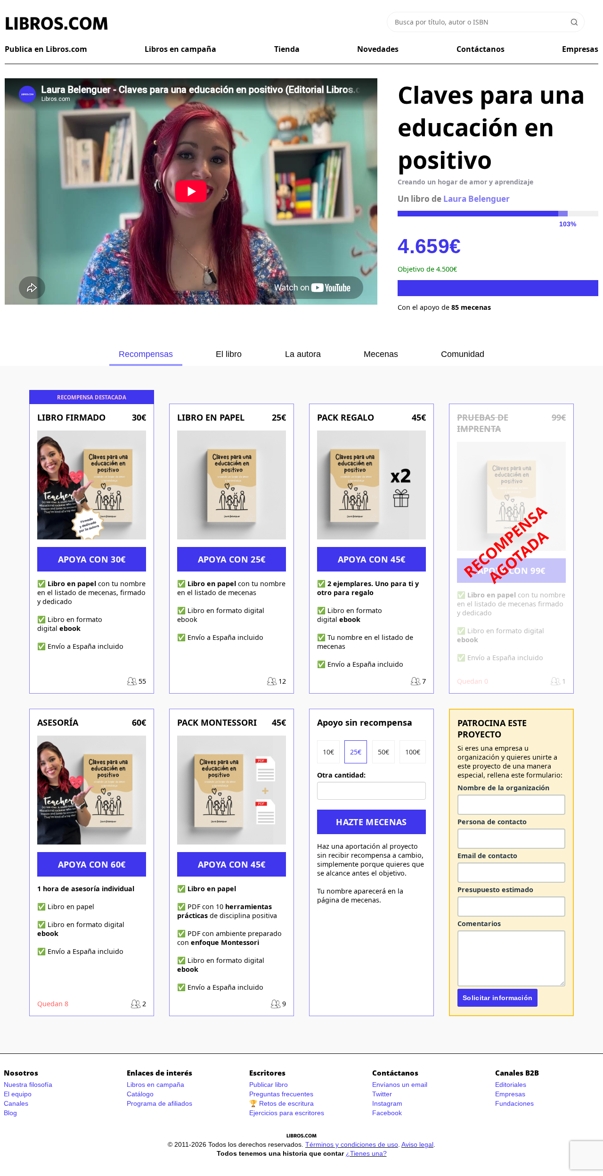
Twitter (382, 1094)
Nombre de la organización (503, 787)
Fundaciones (514, 1103)
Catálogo (140, 1094)
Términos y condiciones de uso (351, 1144)
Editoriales (510, 1084)
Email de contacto (487, 855)
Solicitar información (497, 998)
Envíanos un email (399, 1084)
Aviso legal (417, 1144)
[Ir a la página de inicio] (56, 23)
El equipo (18, 1094)
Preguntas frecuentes (281, 1094)
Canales (16, 1103)
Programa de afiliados (159, 1103)
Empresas (580, 49)
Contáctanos (480, 49)
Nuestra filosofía (28, 1084)
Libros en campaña (180, 49)
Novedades (378, 49)
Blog (10, 1113)
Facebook (387, 1113)
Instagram (387, 1103)
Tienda (287, 49)
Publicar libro (268, 1084)
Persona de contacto (492, 821)
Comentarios (479, 923)
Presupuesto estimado (495, 889)
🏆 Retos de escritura (281, 1103)
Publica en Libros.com (46, 49)
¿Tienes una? (366, 1153)
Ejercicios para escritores (286, 1113)
